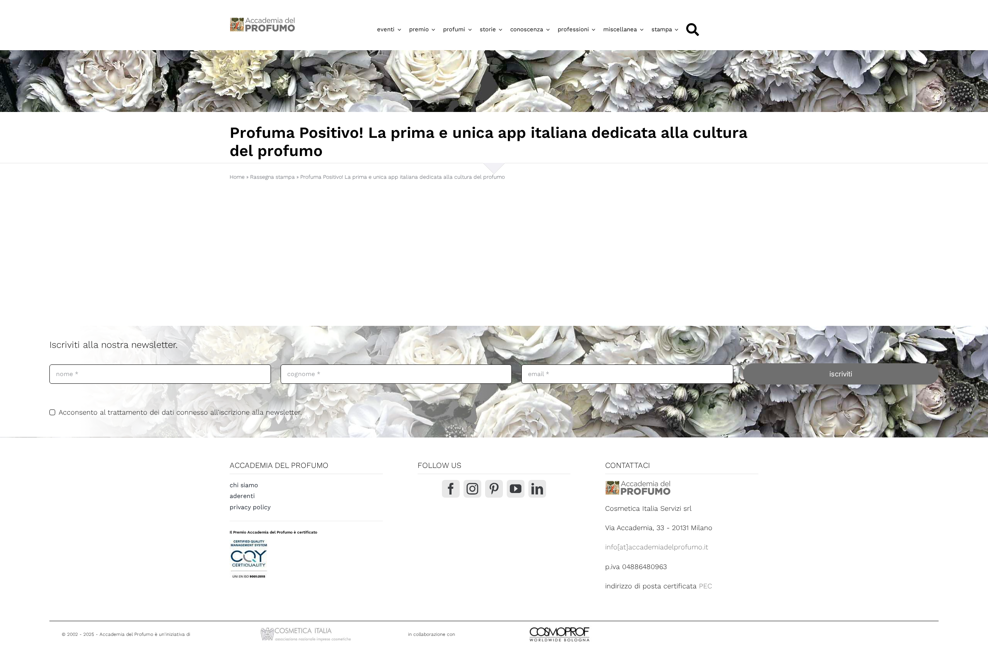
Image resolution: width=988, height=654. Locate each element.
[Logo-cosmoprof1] (585, 626)
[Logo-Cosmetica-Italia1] (307, 628)
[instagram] (472, 489)
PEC (705, 586)
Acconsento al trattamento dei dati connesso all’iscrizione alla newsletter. (180, 412)
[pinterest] (494, 489)
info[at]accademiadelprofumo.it (656, 547)
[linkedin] (537, 489)
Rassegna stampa (272, 177)
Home (237, 177)
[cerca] (692, 29)
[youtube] (515, 489)
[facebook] (451, 489)
